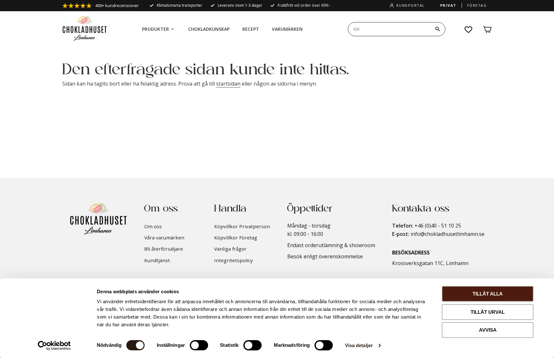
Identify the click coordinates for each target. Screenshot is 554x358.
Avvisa (488, 330)
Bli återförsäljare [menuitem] (163, 249)
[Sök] (437, 29)
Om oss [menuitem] (153, 226)
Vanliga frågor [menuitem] (230, 249)
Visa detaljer (359, 345)
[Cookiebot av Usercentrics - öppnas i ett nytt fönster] (54, 345)
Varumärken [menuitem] (287, 29)
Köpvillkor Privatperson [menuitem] (242, 226)
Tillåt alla (488, 293)
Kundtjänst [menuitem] (157, 260)
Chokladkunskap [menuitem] (209, 29)
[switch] (199, 345)
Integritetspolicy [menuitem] (233, 260)
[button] (469, 29)
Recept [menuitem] (250, 29)
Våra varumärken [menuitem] (164, 237)
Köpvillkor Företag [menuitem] (235, 237)
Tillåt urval (488, 312)
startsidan (228, 83)
